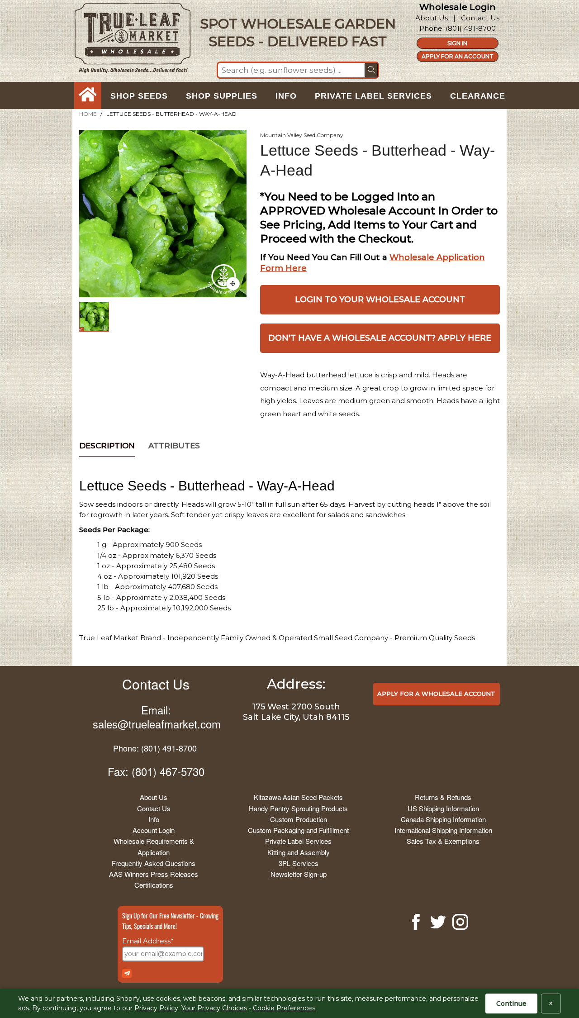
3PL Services (298, 863)
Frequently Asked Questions (153, 863)
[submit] (371, 70)
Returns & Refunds (443, 797)
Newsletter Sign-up (299, 874)
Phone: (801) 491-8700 (155, 748)
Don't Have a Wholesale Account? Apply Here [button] (379, 338)
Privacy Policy (156, 1008)
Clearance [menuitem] (477, 95)
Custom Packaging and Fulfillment (298, 830)
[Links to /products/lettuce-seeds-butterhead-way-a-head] (233, 283)
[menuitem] (88, 95)
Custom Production (298, 819)
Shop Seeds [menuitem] (139, 95)
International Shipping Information (443, 830)
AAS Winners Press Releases (153, 874)
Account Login (154, 830)
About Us (431, 18)
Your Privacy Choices (214, 1008)
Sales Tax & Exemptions (443, 841)
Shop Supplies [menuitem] (221, 95)
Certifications (153, 885)
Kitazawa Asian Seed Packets (298, 797)
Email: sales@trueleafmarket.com (157, 717)
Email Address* (148, 941)
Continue (511, 1003)
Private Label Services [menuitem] (373, 95)
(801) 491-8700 (471, 28)
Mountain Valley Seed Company (301, 135)
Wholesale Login (457, 7)
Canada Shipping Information (443, 819)
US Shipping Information (443, 808)
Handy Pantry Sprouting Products (298, 808)
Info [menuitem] (286, 95)
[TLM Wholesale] (126, 40)
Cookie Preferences (284, 1008)
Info (153, 819)
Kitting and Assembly (298, 852)
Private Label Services (298, 841)
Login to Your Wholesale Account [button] (380, 299)
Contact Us (480, 18)
